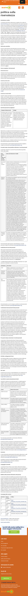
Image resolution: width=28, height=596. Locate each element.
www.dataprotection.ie (21, 449)
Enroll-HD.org (21, 25)
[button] (19, 8)
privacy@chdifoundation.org (16, 145)
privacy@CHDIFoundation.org (7, 439)
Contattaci (6, 578)
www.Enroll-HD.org (4, 23)
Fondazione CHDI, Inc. (20, 30)
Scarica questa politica (5, 522)
